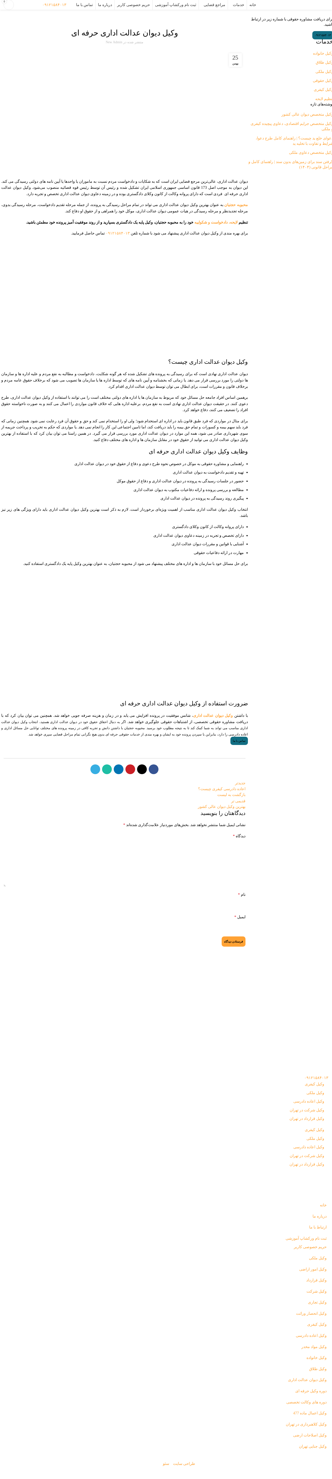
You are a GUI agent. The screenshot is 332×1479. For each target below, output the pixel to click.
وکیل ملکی (315, 1093)
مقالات (94, 19)
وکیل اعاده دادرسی (308, 1101)
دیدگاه (239, 836)
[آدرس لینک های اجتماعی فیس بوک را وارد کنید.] (153, 769)
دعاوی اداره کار (180, 19)
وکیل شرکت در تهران (307, 1110)
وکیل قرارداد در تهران (306, 1118)
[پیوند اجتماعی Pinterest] (130, 769)
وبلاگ (318, 14)
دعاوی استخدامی (159, 19)
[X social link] (142, 769)
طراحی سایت (184, 1464)
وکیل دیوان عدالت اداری (73, 19)
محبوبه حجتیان (236, 205)
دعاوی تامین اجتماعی (134, 19)
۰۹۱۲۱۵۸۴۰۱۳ (54, 5)
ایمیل (239, 917)
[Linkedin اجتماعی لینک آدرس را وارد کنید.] (118, 769)
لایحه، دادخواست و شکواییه (215, 222)
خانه (326, 14)
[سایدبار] (326, 1473)
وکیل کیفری (314, 1084)
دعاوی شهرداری (110, 19)
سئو (166, 1464)
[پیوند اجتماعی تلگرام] (95, 769)
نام (241, 894)
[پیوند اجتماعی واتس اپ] (107, 769)
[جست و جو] (71, 5)
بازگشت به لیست (231, 795)
